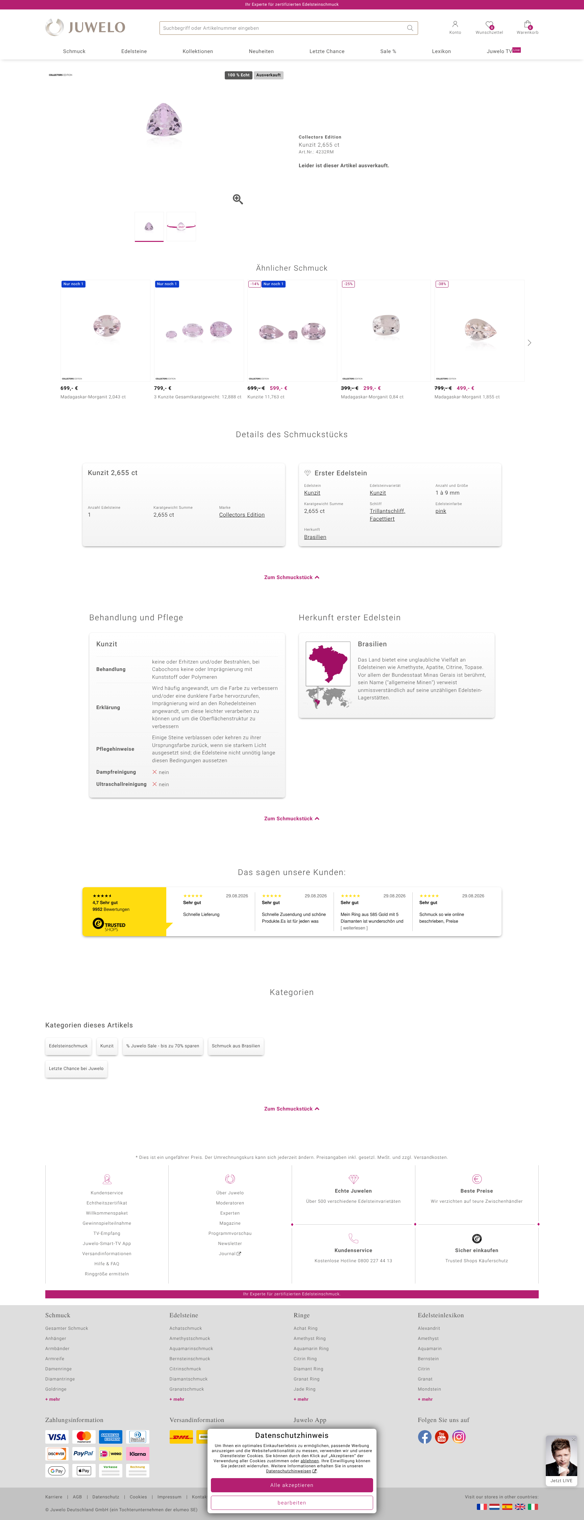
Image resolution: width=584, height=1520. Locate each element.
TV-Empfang (107, 1233)
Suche (411, 28)
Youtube (441, 1437)
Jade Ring (305, 1389)
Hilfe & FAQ (107, 1264)
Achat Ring (306, 1328)
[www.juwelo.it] (533, 1507)
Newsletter (230, 1244)
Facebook (425, 1437)
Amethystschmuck (190, 1339)
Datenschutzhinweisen (288, 1471)
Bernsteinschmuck (190, 1359)
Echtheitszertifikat (107, 1203)
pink (441, 511)
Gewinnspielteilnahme (106, 1223)
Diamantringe (60, 1379)
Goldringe (56, 1389)
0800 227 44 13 (375, 1261)
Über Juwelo (230, 1193)
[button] (455, 28)
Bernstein (428, 1359)
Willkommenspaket (107, 1213)
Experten (230, 1213)
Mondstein (429, 1389)
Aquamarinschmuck (192, 1349)
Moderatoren (230, 1203)
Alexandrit (429, 1328)
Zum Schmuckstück (288, 577)
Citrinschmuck (185, 1369)
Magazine (230, 1223)
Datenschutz (106, 1497)
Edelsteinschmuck (68, 1046)
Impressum (169, 1497)
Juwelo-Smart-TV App (107, 1244)
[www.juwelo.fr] (482, 1507)
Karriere (54, 1497)
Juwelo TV (503, 51)
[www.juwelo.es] (507, 1507)
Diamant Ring (308, 1369)
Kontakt (200, 1497)
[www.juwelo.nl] (494, 1507)
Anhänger (55, 1339)
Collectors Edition (242, 515)
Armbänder (57, 1349)
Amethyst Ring (310, 1339)
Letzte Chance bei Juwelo (76, 1069)
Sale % (388, 51)
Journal (227, 1254)
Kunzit (312, 493)
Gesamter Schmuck (66, 1328)
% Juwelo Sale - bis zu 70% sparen (162, 1046)
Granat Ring (307, 1379)
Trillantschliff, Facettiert (387, 515)
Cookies (138, 1497)
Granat (425, 1379)
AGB (77, 1497)
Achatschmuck (186, 1328)
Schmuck (74, 51)
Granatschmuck (187, 1389)
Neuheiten (261, 51)
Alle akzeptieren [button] (292, 1485)
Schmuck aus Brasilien (236, 1046)
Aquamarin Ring (311, 1349)
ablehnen (310, 1461)
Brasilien (315, 537)
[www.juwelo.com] (520, 1507)
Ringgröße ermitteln (107, 1274)
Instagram (459, 1437)
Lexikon (441, 51)
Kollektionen (198, 51)
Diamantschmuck (189, 1379)
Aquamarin (430, 1349)
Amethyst (428, 1339)
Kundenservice (107, 1193)
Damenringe (58, 1369)
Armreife (55, 1359)
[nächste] (528, 342)
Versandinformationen (107, 1254)
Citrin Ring (305, 1359)
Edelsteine (134, 51)
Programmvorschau (230, 1233)
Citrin (424, 1369)
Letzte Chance (327, 51)
